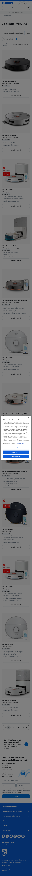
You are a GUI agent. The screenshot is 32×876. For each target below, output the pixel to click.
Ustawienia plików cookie (15, 448)
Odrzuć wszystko (15, 453)
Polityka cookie (12, 444)
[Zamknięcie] (28, 417)
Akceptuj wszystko (15, 457)
